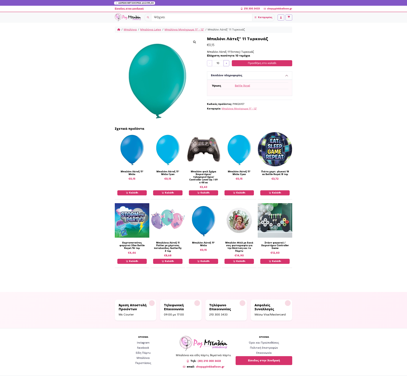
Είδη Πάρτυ (143, 353)
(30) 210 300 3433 (209, 361)
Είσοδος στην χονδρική (129, 8)
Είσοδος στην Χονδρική (264, 360)
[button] (194, 42)
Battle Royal (242, 86)
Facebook (143, 348)
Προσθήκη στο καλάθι (262, 63)
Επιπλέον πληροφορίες (226, 75)
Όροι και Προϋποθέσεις (264, 343)
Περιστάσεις (143, 363)
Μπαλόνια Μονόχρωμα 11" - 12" (184, 29)
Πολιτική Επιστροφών (264, 348)
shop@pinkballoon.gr (279, 8)
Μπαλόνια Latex (150, 29)
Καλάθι (133, 193)
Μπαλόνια (130, 29)
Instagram (143, 343)
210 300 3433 (252, 8)
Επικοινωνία (264, 353)
